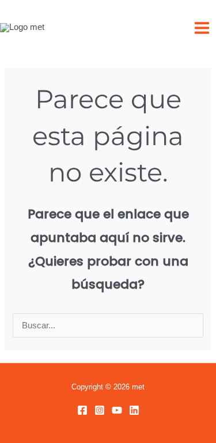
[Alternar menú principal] (202, 28)
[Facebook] (82, 410)
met (72, 27)
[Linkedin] (134, 410)
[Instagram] (99, 410)
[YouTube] (117, 410)
